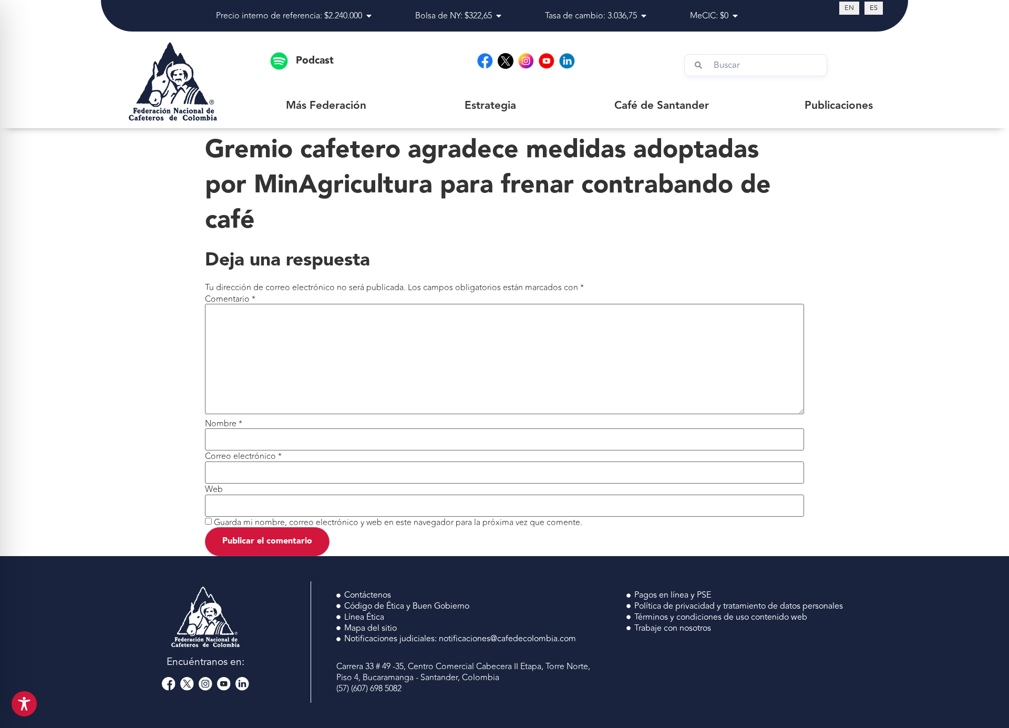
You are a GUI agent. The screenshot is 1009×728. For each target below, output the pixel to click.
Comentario (230, 299)
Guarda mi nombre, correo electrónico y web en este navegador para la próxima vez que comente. (398, 522)
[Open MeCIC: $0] (735, 16)
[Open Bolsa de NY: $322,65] (499, 16)
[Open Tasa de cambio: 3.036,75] (644, 16)
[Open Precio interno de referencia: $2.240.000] (369, 16)
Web (214, 489)
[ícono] (505, 61)
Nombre (223, 423)
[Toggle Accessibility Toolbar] (24, 703)
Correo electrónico (243, 456)
